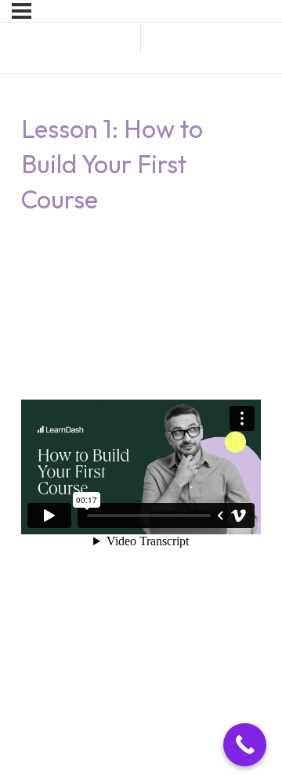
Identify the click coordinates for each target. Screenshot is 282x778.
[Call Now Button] (244, 744)
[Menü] (21, 11)
